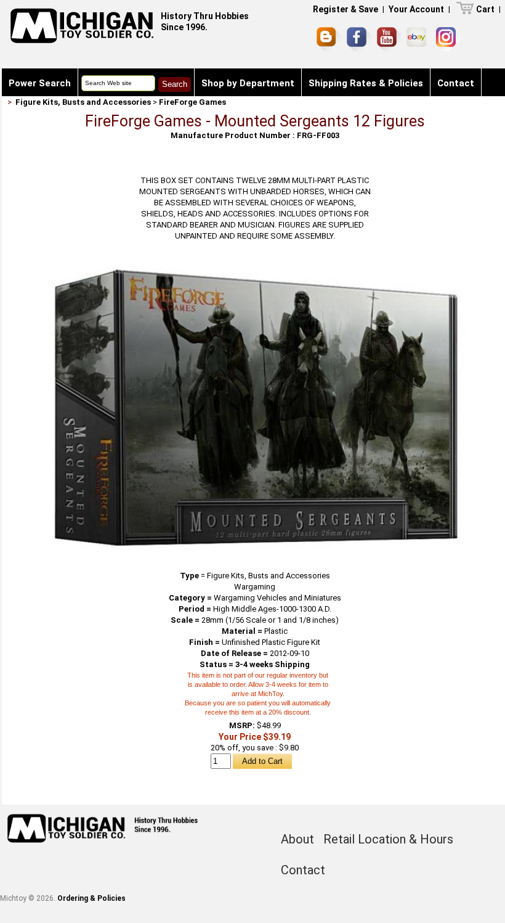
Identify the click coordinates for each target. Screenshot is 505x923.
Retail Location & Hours (388, 839)
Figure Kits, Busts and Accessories (83, 102)
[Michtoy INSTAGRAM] (448, 39)
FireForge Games (192, 102)
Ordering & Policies (91, 898)
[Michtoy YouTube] (389, 39)
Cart (485, 9)
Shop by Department (247, 83)
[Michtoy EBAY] (418, 39)
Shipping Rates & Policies (366, 83)
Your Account (416, 9)
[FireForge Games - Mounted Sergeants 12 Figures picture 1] (254, 268)
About (297, 839)
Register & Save (345, 9)
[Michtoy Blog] (329, 39)
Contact (455, 83)
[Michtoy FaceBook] (359, 39)
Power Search (40, 83)
